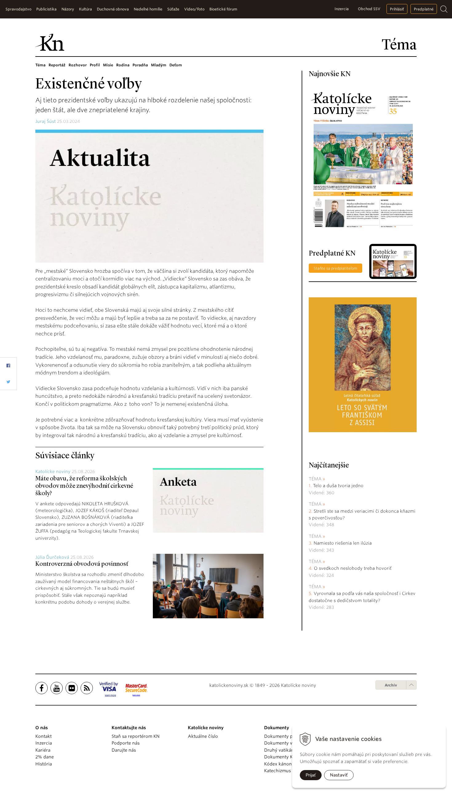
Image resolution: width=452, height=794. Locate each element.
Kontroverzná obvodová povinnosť (81, 564)
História (43, 763)
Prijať (311, 774)
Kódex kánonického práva (291, 763)
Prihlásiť (397, 9)
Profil (95, 65)
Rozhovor (78, 65)
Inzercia (342, 8)
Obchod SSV (369, 8)
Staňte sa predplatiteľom (335, 268)
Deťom (175, 65)
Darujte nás (124, 750)
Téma (40, 65)
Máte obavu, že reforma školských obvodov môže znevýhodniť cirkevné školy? (84, 486)
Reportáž (57, 65)
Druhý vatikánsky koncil (289, 750)
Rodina (122, 65)
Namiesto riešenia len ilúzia (343, 543)
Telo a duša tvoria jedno (338, 485)
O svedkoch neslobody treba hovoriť (352, 568)
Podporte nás (126, 743)
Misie (108, 65)
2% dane (44, 756)
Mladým (158, 65)
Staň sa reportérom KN (136, 736)
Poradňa (140, 65)
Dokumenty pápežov (286, 736)
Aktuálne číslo (203, 736)
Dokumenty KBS (281, 756)
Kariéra (42, 750)
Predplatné (424, 9)
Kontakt (43, 736)
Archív (391, 685)
